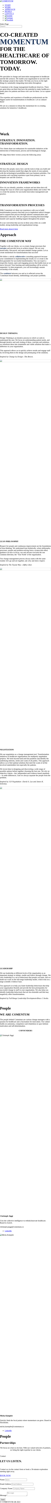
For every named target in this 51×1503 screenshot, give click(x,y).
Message (3, 1495)
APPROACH (10, 9)
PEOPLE (8, 11)
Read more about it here (9, 229)
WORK (8, 7)
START (8, 5)
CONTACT (9, 14)
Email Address (5, 1484)
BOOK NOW (5, 1475)
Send (3, 1500)
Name (2, 1480)
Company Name (6, 1488)
